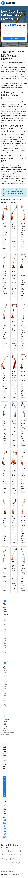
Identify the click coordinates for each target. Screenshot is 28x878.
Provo (3, 855)
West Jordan (5, 863)
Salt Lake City (12, 855)
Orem (18, 851)
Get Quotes (14, 39)
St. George (5, 859)
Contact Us (4, 871)
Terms (19, 874)
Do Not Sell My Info (10, 876)
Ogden (11, 851)
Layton (4, 851)
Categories (10, 871)
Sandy (21, 855)
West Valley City (16, 863)
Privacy (22, 874)
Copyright (3, 876)
